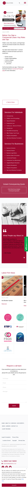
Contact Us (14, 426)
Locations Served (6, 440)
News (3, 426)
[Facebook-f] (3, 467)
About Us (7, 423)
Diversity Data (21, 440)
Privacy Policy (15, 437)
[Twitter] (10, 467)
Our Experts (20, 423)
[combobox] (22, 3)
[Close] (26, 469)
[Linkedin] (6, 467)
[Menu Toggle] (25, 3)
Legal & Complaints (6, 437)
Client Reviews (6, 429)
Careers (8, 426)
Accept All (14, 485)
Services (13, 423)
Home (3, 423)
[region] (14, 477)
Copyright (14, 440)
